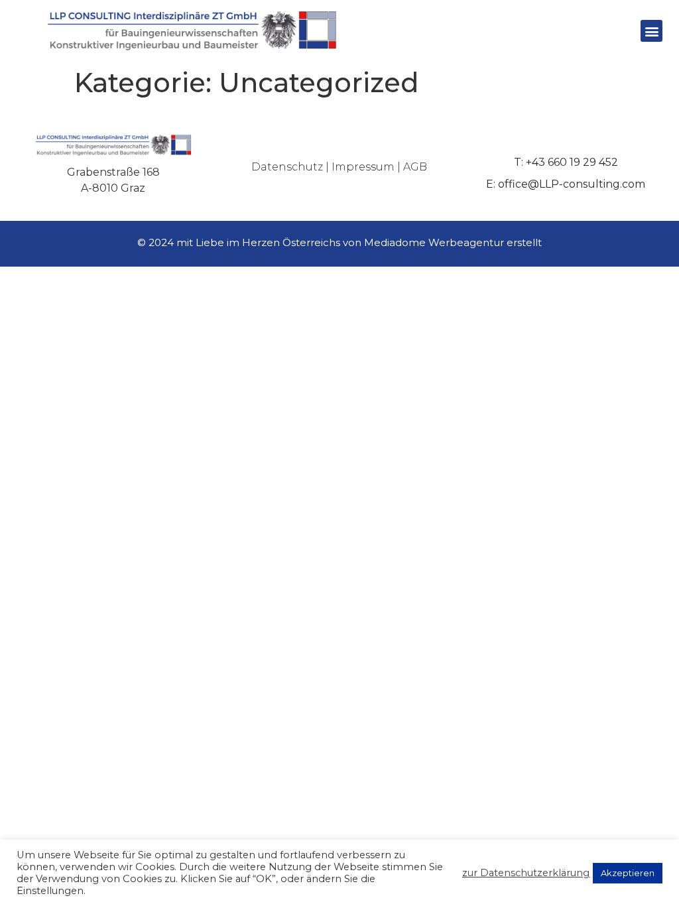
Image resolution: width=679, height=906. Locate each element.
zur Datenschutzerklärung (525, 873)
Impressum (363, 167)
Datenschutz (287, 167)
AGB (415, 167)
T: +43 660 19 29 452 (566, 162)
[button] (651, 31)
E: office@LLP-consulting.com (565, 184)
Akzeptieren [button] (627, 873)
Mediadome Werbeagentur (434, 242)
